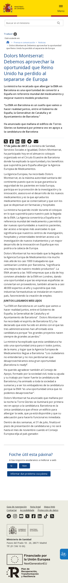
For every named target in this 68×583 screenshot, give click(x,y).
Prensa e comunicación (24, 42)
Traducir (8, 33)
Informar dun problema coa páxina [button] (28, 473)
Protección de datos (48, 510)
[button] (61, 6)
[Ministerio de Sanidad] (14, 7)
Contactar (12, 510)
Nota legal (35, 506)
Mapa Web (49, 506)
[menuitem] (17, 506)
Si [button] (11, 465)
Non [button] (24, 465)
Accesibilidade (27, 510)
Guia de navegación (17, 506)
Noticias (42, 42)
